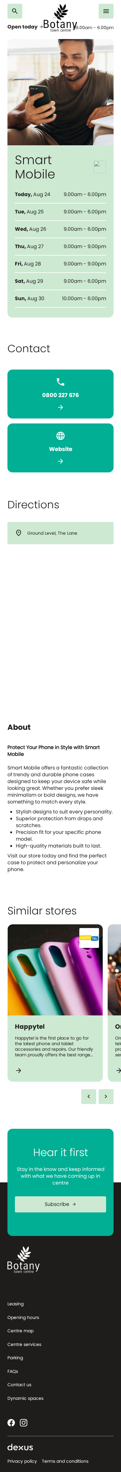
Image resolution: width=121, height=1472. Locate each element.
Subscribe (61, 1204)
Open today (25, 27)
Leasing (15, 1304)
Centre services (24, 1344)
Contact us (19, 1385)
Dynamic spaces (25, 1398)
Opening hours (23, 1317)
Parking (15, 1358)
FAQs (12, 1371)
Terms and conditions (65, 1461)
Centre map (20, 1331)
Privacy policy (22, 1461)
